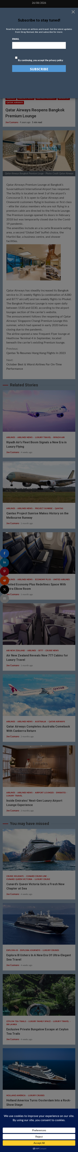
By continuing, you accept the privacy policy (40, 60)
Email (15, 38)
